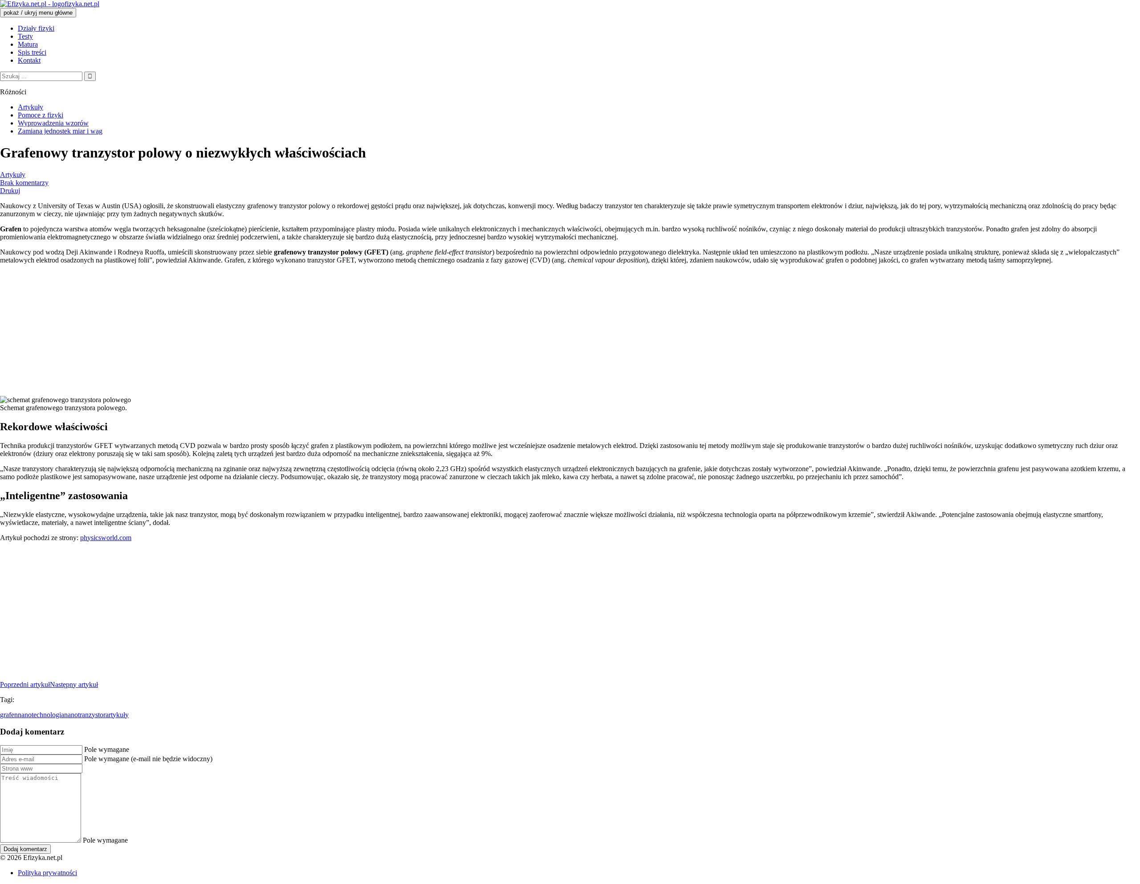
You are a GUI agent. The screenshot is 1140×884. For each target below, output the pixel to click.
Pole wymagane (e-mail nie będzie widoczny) (148, 759)
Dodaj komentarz (25, 849)
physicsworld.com (105, 537)
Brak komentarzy (24, 182)
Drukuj (10, 190)
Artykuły (12, 174)
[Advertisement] (267, 333)
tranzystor (92, 715)
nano (71, 715)
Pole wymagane (106, 749)
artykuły (117, 715)
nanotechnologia (41, 715)
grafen (9, 715)
